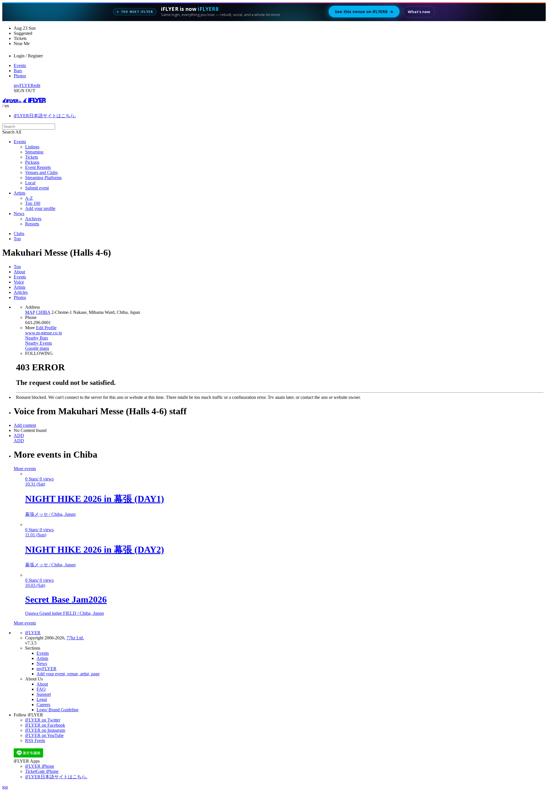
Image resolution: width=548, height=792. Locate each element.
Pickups (32, 162)
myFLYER (24, 85)
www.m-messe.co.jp (43, 332)
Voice (19, 282)
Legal (42, 699)
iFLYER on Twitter (42, 720)
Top (17, 238)
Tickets (31, 157)
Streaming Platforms (43, 177)
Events (20, 65)
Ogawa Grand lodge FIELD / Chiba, (64, 613)
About (19, 271)
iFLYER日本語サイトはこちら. (45, 115)
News (19, 213)
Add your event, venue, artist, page (68, 673)
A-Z (29, 198)
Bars (18, 70)
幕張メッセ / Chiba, (50, 514)
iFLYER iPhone (39, 766)
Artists (19, 193)
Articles (21, 292)
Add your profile (40, 208)
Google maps (37, 348)
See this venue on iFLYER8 (364, 11)
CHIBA (43, 312)
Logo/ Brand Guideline (57, 709)
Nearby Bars (36, 338)
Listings (32, 146)
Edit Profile (46, 327)
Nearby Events (38, 343)
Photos (20, 75)
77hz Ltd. (75, 637)
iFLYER (33, 632)
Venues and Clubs (41, 172)
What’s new (419, 11)
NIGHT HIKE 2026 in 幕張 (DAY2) (94, 549)
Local (30, 182)
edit (37, 85)
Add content (25, 425)
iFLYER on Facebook (45, 725)
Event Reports (38, 167)
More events (25, 468)
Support (44, 694)
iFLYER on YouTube (44, 735)
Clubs (19, 233)
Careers (43, 704)
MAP (30, 312)
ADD (19, 435)
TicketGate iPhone (42, 771)
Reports (32, 223)
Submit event (37, 187)
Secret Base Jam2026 (66, 599)
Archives (33, 218)
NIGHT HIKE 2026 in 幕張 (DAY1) (94, 499)
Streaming (34, 151)
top (5, 787)
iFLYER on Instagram (45, 730)
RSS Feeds (35, 740)
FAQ (41, 689)
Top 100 (32, 203)
